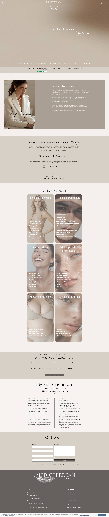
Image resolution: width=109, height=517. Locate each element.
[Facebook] (69, 368)
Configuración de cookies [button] (84, 515)
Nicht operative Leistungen (68, 249)
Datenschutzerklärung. (75, 464)
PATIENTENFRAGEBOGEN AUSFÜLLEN (53, 150)
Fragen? (60, 156)
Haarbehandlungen (69, 197)
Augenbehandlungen (69, 296)
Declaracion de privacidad (9, 515)
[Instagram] (71, 368)
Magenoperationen (40, 296)
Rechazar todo (94, 515)
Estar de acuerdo (102, 515)
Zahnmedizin (40, 247)
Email (33, 458)
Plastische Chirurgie (40, 197)
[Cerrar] (107, 515)
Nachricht (56, 444)
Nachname (34, 449)
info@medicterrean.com (54, 368)
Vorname (34, 444)
